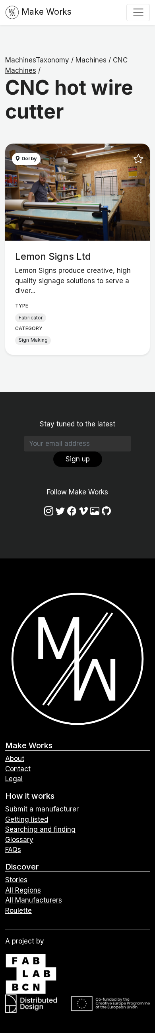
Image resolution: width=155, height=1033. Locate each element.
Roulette (18, 910)
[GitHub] (106, 511)
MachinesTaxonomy (37, 60)
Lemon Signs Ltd (53, 256)
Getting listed (26, 819)
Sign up (78, 459)
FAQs (13, 850)
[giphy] (94, 511)
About (14, 759)
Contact (18, 769)
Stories (16, 880)
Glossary (19, 840)
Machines (91, 60)
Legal (14, 779)
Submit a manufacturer (42, 809)
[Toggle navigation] (138, 12)
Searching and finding (40, 829)
